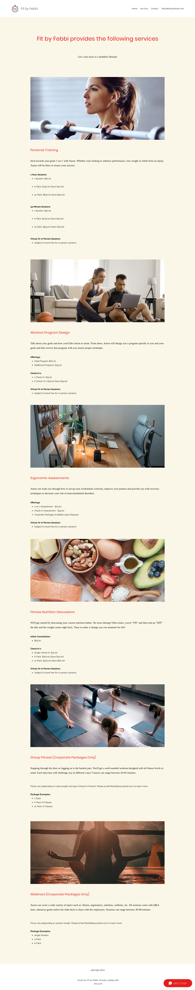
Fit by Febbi (29, 8)
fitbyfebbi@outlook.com (173, 8)
